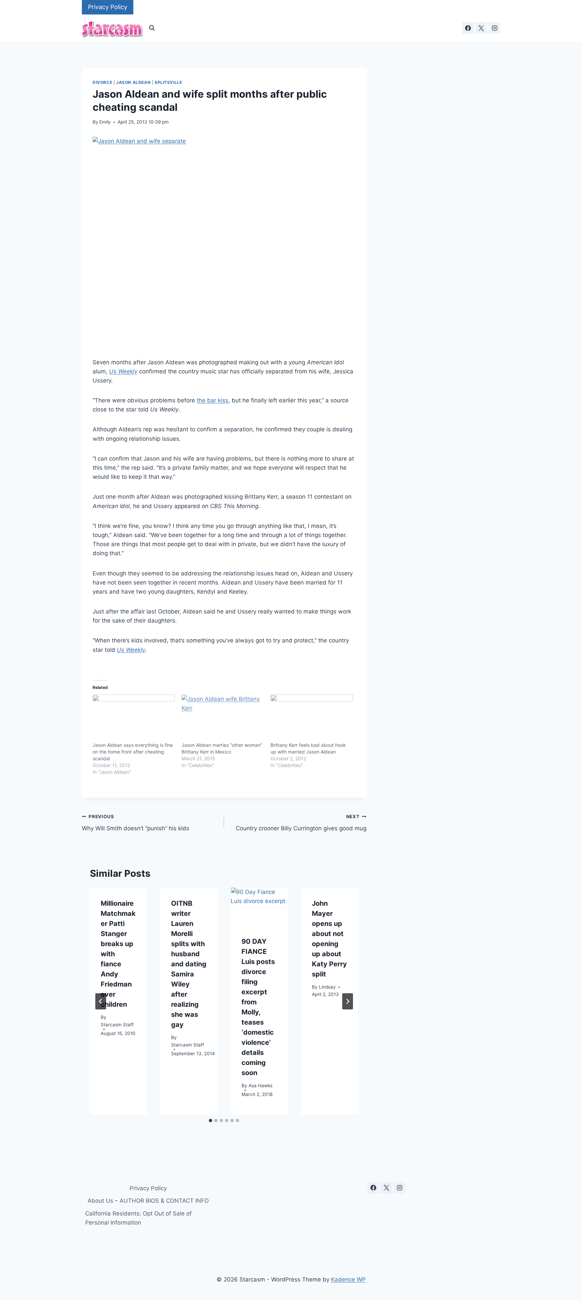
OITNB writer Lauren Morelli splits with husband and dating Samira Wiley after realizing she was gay (188, 964)
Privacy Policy (107, 6)
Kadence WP (348, 1279)
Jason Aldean (133, 82)
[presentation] (259, 907)
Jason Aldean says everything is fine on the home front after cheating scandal (133, 751)
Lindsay (327, 987)
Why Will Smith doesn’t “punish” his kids (135, 823)
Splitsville (168, 82)
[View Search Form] (152, 28)
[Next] (347, 1001)
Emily (105, 122)
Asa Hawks (260, 1086)
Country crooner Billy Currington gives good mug (301, 823)
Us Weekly (123, 371)
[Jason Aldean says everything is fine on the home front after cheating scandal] (134, 718)
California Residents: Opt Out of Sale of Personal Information (138, 1218)
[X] (481, 28)
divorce (102, 82)
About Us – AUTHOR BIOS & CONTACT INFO (148, 1200)
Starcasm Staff (117, 1025)
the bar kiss (212, 400)
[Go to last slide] (100, 1001)
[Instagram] (494, 28)
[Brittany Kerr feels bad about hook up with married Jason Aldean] (311, 718)
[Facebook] (468, 28)
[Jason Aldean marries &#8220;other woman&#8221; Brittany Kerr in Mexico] (223, 718)
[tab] (210, 1120)
